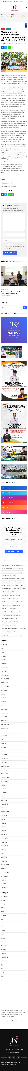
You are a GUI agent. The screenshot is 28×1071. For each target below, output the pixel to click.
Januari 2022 (4, 842)
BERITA (2, 289)
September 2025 (5, 686)
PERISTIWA (4, 961)
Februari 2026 (4, 667)
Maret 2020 (4, 857)
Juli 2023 (3, 785)
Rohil (2, 968)
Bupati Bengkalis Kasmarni (18, 565)
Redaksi (4, 43)
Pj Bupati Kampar (18, 615)
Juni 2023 (3, 789)
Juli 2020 (3, 849)
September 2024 (5, 732)
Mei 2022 (3, 827)
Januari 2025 (4, 717)
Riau (8, 631)
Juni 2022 (3, 823)
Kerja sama (19, 598)
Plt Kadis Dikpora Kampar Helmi (9, 621)
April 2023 (3, 796)
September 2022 (5, 811)
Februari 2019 (4, 887)
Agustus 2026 (4, 644)
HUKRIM (3, 919)
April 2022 (3, 830)
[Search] (26, 7)
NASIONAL (3, 942)
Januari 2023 (4, 808)
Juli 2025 (3, 694)
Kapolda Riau (5, 595)
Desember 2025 (5, 675)
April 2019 (3, 884)
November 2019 (5, 865)
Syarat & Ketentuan (14, 1052)
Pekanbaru (3, 949)
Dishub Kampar (10, 585)
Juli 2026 (3, 648)
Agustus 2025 (4, 690)
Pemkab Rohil (5, 608)
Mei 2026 (3, 656)
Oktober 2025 (4, 682)
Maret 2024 (4, 754)
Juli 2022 (3, 819)
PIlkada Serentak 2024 (7, 615)
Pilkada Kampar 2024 (16, 611)
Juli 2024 (3, 739)
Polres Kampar (22, 628)
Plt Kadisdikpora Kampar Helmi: (9, 625)
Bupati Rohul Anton (6, 572)
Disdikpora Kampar (6, 183)
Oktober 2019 (4, 868)
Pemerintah (12, 602)
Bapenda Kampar (6, 565)
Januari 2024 (4, 762)
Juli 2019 (3, 880)
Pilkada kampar (5, 611)
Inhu (2, 926)
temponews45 (12, 1064)
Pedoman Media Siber (17, 1049)
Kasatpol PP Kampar (15, 595)
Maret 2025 (4, 709)
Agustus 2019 (4, 876)
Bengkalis (3, 900)
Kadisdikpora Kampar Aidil (8, 592)
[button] (23, 261)
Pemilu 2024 (20, 602)
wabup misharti (18, 635)
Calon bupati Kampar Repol (8, 575)
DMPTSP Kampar (20, 585)
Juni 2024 (3, 743)
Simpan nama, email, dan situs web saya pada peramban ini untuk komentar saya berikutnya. (15, 246)
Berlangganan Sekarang (14, 551)
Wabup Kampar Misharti (7, 635)
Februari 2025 (4, 713)
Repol (3, 631)
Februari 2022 (4, 838)
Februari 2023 (4, 804)
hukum (23, 588)
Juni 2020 (3, 853)
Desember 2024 (5, 720)
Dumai (2, 911)
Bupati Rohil (20, 568)
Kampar (18, 592)
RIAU (2, 964)
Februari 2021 (4, 846)
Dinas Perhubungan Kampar (8, 578)
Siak (2, 976)
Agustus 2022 (4, 815)
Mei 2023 (3, 792)
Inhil (2, 923)
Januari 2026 (4, 671)
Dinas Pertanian (20, 578)
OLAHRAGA (4, 945)
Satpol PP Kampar (15, 631)
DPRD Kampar (16, 588)
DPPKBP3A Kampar (6, 588)
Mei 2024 (3, 747)
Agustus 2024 (4, 735)
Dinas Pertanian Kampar (7, 582)
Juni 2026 (3, 652)
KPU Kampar (5, 602)
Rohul (6, 289)
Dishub (3, 585)
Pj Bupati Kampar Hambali (8, 618)
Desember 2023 (5, 766)
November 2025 (5, 679)
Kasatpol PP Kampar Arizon (8, 598)
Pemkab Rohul (13, 608)
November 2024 (5, 724)
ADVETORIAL (4, 896)
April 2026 (3, 660)
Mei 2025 (3, 701)
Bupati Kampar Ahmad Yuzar (8, 568)
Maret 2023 (4, 800)
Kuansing (3, 934)
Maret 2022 (4, 834)
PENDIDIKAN (4, 957)
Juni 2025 (3, 698)
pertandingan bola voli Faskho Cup (9, 186)
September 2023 (5, 777)
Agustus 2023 (4, 781)
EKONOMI (3, 915)
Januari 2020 (4, 861)
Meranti (3, 938)
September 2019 (5, 872)
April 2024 (3, 751)
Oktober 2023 (4, 773)
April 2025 (3, 705)
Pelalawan (3, 953)
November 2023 (5, 770)
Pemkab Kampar (16, 605)
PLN (17, 618)
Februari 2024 (4, 758)
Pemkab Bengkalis (6, 605)
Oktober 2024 (4, 728)
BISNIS (3, 908)
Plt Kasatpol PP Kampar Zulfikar (9, 628)
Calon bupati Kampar (18, 572)
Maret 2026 (4, 663)
